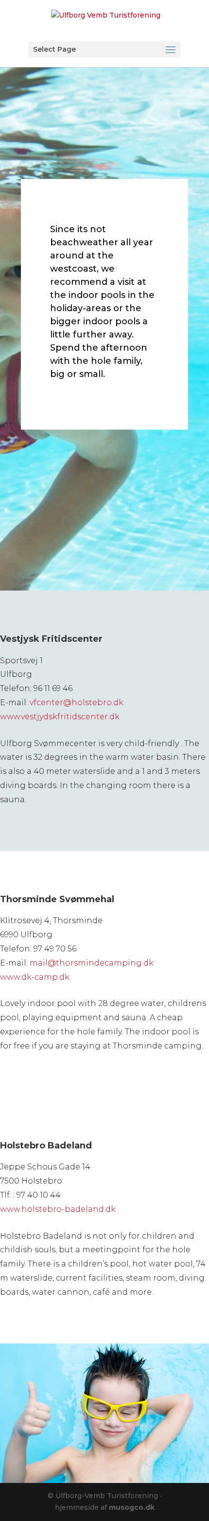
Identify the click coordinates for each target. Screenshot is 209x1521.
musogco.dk (132, 1507)
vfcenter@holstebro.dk (76, 702)
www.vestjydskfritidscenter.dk (60, 716)
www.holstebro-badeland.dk (58, 1209)
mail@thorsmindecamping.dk (92, 963)
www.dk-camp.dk (35, 977)
